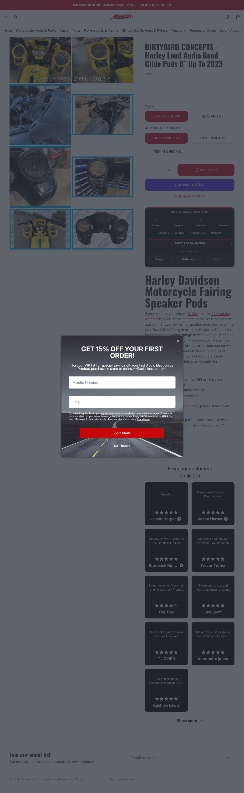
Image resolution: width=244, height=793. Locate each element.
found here (143, 419)
